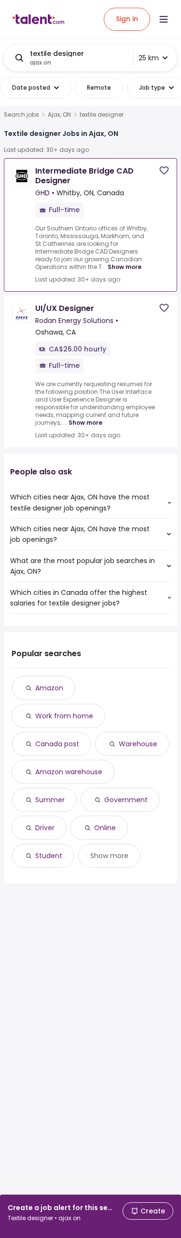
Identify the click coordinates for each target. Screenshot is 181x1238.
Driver (45, 828)
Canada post (57, 744)
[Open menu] (163, 19)
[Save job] (164, 170)
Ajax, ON (59, 115)
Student (48, 856)
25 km (149, 58)
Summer (50, 800)
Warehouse (138, 744)
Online (105, 828)
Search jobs (21, 115)
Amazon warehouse (68, 772)
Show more (124, 267)
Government (126, 800)
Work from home (64, 716)
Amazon (49, 688)
